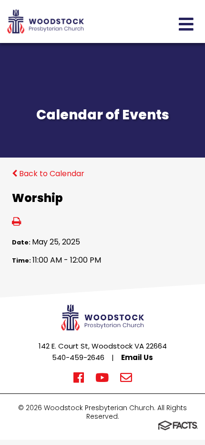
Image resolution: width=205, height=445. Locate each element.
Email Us (137, 357)
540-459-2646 (78, 357)
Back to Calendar (50, 173)
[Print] (16, 222)
